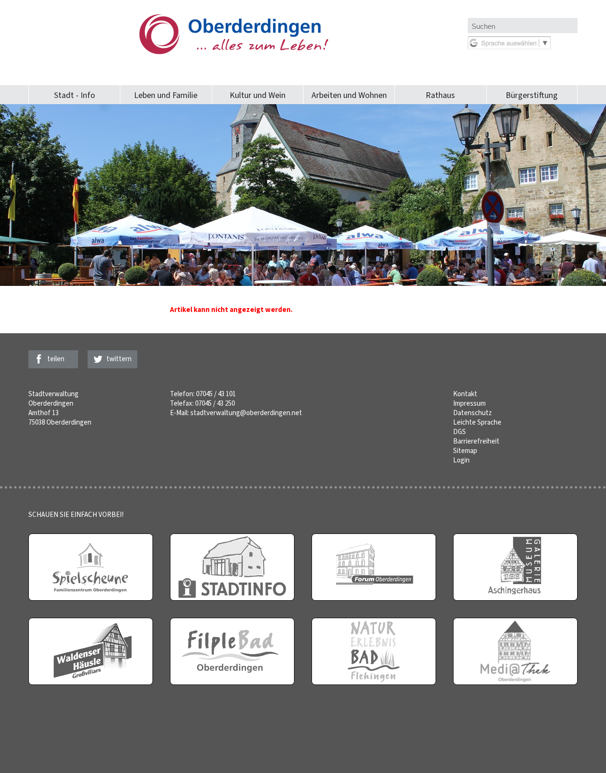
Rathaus (440, 95)
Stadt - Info (74, 95)
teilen (55, 359)
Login (461, 460)
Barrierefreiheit (476, 441)
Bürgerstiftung (532, 95)
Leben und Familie (165, 95)
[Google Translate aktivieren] (509, 47)
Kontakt (465, 394)
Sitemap (465, 450)
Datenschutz (472, 413)
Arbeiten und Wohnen (349, 95)
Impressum (469, 403)
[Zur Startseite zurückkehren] (248, 19)
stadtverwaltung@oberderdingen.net (246, 413)
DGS (459, 431)
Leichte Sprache (477, 422)
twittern (119, 359)
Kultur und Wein (257, 95)
